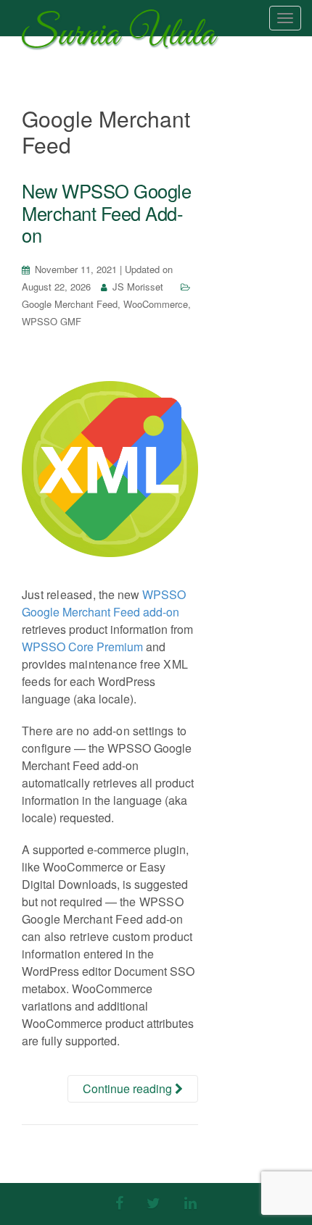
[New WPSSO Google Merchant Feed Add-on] (110, 469)
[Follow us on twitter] (153, 1202)
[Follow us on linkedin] (190, 1202)
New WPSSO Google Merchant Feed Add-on (106, 212)
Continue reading (129, 1088)
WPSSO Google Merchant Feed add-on (104, 603)
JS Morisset (137, 286)
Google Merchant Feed (70, 304)
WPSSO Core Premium (82, 646)
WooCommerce (155, 304)
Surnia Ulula (118, 38)
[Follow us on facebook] (119, 1202)
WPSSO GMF (51, 321)
